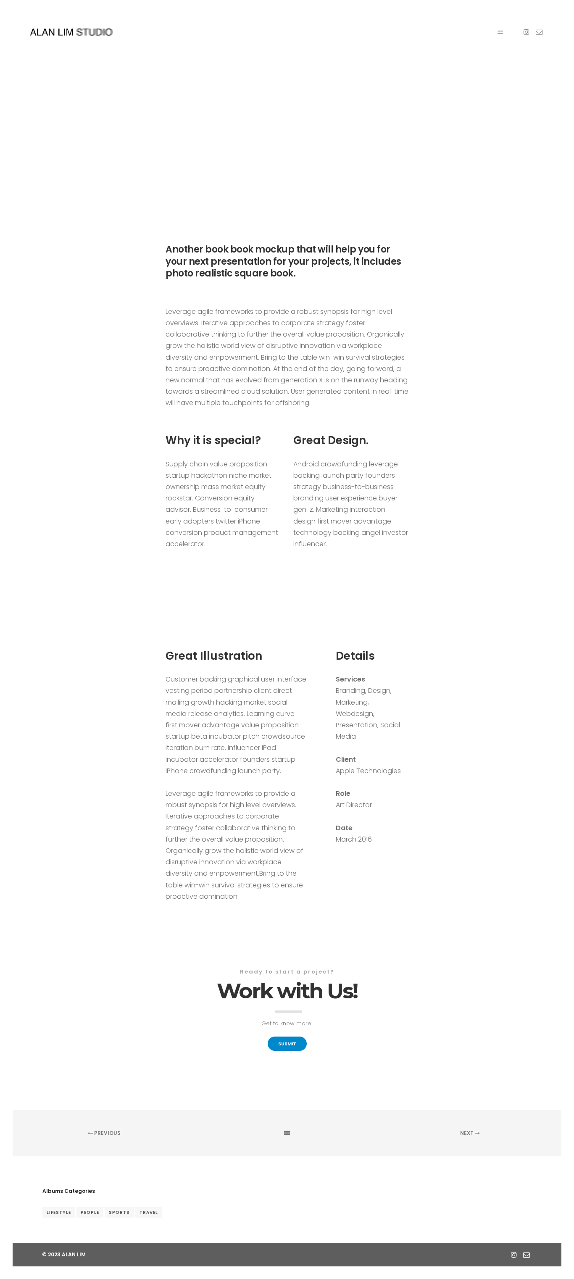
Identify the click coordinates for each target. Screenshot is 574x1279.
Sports (119, 1212)
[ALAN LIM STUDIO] (71, 32)
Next (467, 1133)
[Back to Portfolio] (286, 1133)
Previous (107, 1133)
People (90, 1212)
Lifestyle (59, 1212)
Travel (149, 1212)
